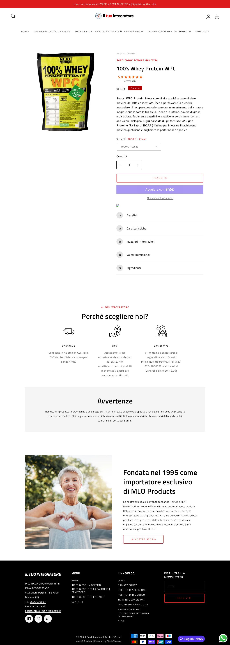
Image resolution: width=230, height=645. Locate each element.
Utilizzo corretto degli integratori (133, 615)
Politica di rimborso (131, 594)
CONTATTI (77, 601)
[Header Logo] (115, 16)
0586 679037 (38, 602)
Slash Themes (114, 641)
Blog (121, 621)
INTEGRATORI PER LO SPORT (88, 597)
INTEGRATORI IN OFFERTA (87, 585)
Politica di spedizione (132, 590)
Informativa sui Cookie (133, 604)
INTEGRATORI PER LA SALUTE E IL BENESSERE (91, 591)
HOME (75, 580)
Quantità (121, 156)
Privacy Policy (127, 585)
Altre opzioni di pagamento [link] (160, 198)
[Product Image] (67, 91)
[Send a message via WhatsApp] (223, 638)
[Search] (13, 16)
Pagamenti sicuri (129, 609)
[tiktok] (48, 619)
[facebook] (29, 619)
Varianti (131, 139)
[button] (13, 16)
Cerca (121, 580)
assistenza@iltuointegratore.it (43, 611)
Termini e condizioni (131, 599)
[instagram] (38, 619)
